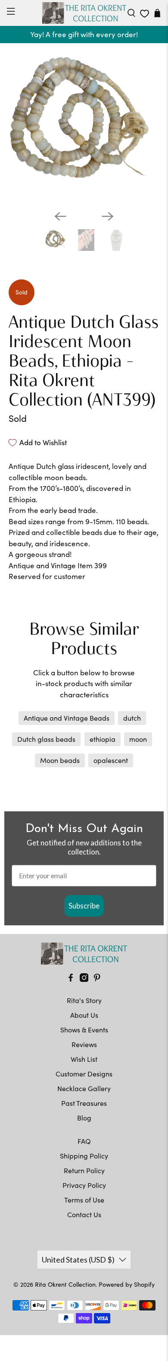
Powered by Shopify (127, 1284)
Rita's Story (84, 1000)
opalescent (110, 760)
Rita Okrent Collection (65, 1284)
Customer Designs (84, 1073)
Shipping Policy (84, 1155)
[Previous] (60, 216)
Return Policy (84, 1170)
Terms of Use (84, 1199)
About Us (84, 1014)
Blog (84, 1117)
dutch (132, 717)
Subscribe (84, 905)
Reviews (84, 1044)
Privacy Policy (84, 1185)
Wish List (84, 1058)
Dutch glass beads (46, 739)
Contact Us (84, 1214)
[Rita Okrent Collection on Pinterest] (97, 979)
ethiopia (102, 739)
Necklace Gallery (84, 1088)
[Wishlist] (144, 13)
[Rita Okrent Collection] (84, 13)
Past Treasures (84, 1103)
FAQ (84, 1141)
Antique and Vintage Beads (66, 717)
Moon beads (60, 760)
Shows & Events (84, 1029)
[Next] (107, 216)
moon (138, 739)
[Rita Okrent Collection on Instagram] (84, 979)
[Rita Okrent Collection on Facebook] (70, 979)
